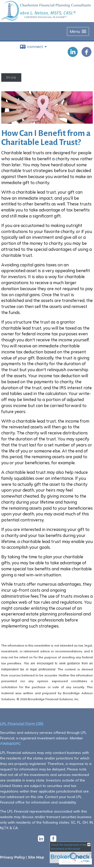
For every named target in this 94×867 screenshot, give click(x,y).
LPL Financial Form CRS (21, 723)
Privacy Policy (12, 857)
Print (11, 77)
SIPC (16, 743)
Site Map (36, 857)
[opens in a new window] (41, 841)
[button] (78, 31)
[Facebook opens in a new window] (86, 55)
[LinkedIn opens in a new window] (73, 55)
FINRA (5, 743)
